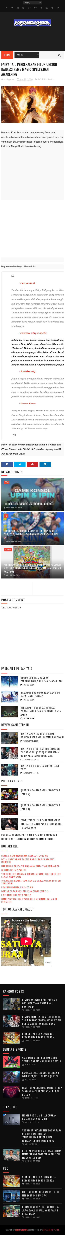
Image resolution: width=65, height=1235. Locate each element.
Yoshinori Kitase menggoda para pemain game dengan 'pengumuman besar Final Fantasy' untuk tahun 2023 (42, 1135)
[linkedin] (18, 7)
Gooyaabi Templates (50, 1230)
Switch (51, 79)
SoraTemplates (21, 1230)
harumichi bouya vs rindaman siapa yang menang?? (30, 866)
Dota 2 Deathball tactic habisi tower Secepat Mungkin (27, 861)
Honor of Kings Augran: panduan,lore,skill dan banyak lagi (41, 679)
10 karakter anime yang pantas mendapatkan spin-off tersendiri (31, 882)
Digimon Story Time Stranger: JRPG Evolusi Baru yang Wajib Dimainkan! (40, 1210)
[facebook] (7, 7)
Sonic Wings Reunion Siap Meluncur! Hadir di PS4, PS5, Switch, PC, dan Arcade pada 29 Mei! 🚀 (31, 534)
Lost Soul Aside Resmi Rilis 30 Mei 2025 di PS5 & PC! (40, 1193)
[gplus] (29, 7)
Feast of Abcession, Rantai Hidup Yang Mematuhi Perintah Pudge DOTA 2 (42, 1091)
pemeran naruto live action (17, 887)
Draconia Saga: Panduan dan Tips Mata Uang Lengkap (40, 694)
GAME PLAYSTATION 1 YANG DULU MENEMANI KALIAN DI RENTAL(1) (29, 900)
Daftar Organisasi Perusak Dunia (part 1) (24, 891)
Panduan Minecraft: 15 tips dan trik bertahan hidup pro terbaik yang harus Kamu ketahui (29, 837)
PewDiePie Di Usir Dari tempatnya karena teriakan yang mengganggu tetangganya (41, 823)
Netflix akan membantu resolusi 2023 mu (24, 855)
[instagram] (23, 7)
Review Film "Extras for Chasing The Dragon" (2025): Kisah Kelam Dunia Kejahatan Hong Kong (40, 752)
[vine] (41, 7)
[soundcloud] (58, 7)
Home (7, 55)
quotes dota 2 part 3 (13, 870)
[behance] (35, 7)
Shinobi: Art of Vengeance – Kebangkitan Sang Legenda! (39, 1035)
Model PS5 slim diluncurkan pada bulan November (39, 1117)
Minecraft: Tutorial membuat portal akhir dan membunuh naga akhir (40, 711)
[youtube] (47, 7)
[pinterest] (52, 7)
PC (39, 79)
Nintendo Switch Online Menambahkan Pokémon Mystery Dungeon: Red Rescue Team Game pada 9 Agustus (32, 568)
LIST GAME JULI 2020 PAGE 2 (16, 895)
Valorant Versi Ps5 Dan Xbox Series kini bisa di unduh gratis (41, 1059)
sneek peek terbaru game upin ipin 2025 (28, 504)
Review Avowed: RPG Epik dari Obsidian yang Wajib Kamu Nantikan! (42, 735)
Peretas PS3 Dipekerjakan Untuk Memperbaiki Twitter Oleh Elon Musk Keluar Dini (41, 1154)
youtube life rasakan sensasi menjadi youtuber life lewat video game (31, 875)
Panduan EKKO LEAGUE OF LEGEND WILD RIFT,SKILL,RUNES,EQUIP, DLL (41, 1074)
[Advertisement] (32, 228)
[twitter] (12, 7)
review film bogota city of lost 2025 (39, 767)
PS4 (44, 79)
